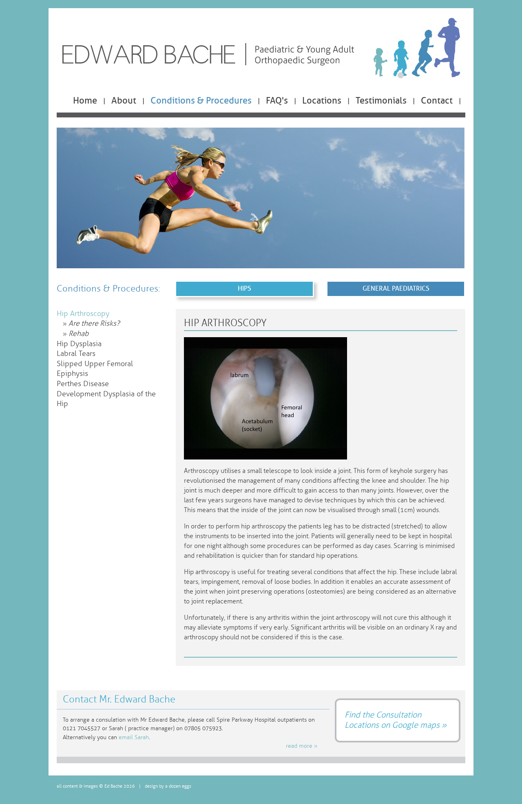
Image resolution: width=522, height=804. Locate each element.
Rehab (78, 333)
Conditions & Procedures (201, 100)
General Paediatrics (396, 288)
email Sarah (134, 737)
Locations (321, 100)
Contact (437, 100)
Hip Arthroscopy (83, 313)
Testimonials (381, 100)
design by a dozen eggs (168, 786)
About (123, 100)
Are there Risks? (94, 323)
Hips (244, 288)
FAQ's (277, 100)
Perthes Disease (83, 384)
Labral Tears (76, 353)
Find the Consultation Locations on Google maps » (396, 720)
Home (85, 100)
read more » (301, 745)
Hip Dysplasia (79, 344)
